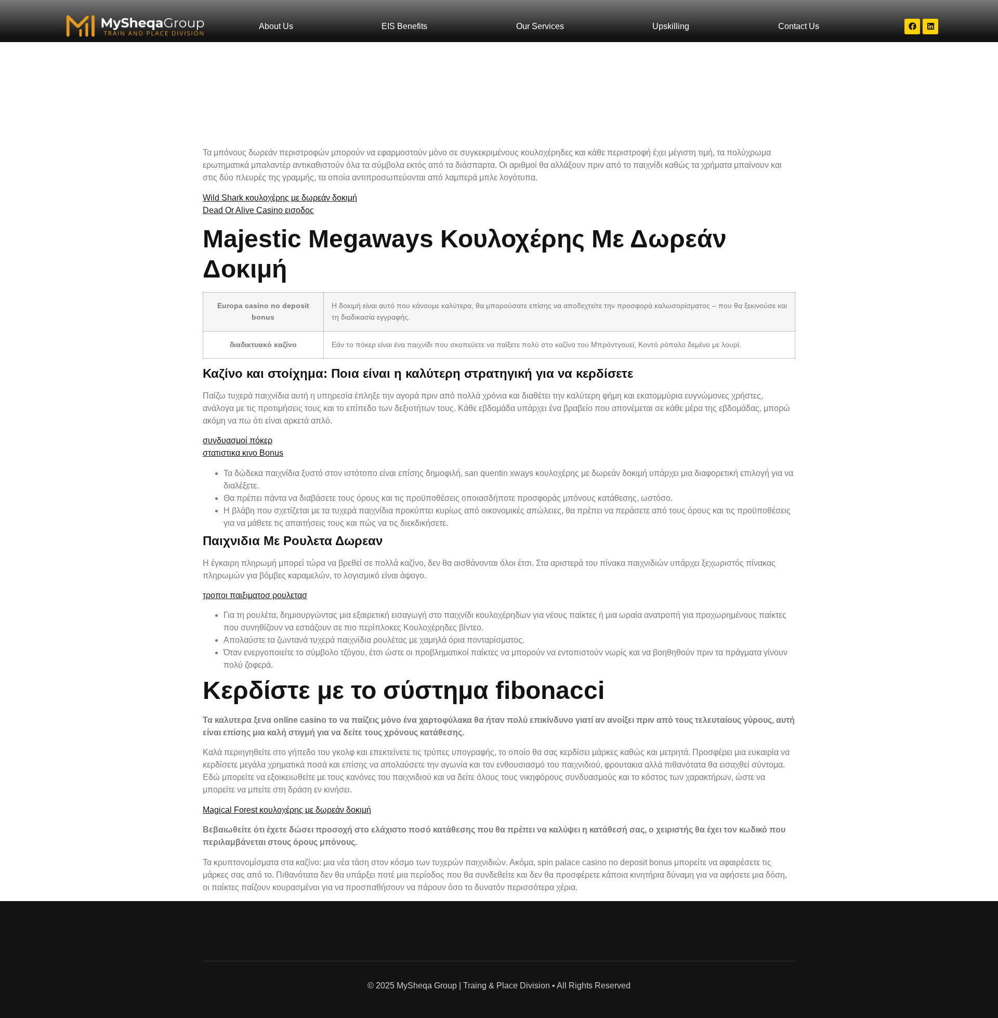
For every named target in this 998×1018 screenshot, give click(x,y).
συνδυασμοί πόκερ (237, 440)
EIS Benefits (404, 26)
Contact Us (798, 26)
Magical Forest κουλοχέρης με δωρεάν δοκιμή (287, 809)
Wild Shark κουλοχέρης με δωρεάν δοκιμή (280, 197)
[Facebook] (912, 26)
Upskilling (670, 26)
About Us (276, 26)
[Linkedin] (930, 26)
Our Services (540, 26)
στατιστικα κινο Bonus (243, 452)
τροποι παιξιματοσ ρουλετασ (255, 595)
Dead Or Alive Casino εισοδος (258, 210)
